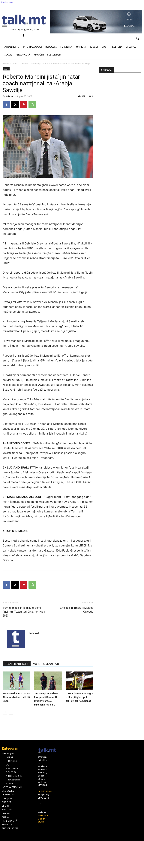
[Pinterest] (23, 104)
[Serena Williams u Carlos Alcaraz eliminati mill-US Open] (16, 680)
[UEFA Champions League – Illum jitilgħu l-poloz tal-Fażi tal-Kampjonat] (79, 680)
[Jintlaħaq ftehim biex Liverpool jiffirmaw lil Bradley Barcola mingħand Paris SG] (48, 680)
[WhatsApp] (32, 104)
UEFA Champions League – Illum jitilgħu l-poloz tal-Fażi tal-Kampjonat (79, 697)
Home (6, 63)
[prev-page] (5, 712)
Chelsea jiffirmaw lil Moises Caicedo (76, 609)
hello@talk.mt (45, 791)
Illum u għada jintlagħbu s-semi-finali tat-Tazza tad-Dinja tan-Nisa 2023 (24, 611)
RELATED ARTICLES (16, 663)
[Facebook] (23, 35)
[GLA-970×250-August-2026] (96, 21)
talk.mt (10, 96)
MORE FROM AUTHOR (46, 663)
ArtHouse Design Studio (43, 818)
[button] (137, 38)
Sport (15, 63)
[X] (15, 104)
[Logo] (24, 21)
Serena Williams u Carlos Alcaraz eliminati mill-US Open (16, 697)
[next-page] (11, 712)
